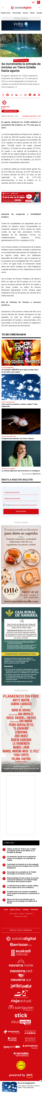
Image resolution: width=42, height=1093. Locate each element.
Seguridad (29, 913)
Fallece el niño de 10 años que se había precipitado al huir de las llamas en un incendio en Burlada (20, 850)
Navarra (25, 13)
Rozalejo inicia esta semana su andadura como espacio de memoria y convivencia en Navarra (21, 893)
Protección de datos (21, 916)
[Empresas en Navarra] (12, 1032)
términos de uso (17, 505)
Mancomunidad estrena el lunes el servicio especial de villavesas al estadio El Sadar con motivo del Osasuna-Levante (21, 879)
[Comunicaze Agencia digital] (21, 922)
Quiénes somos (15, 909)
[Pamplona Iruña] (30, 1047)
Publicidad (34, 909)
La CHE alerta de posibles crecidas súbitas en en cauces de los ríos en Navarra (21, 886)
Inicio (6, 909)
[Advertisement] (21, 804)
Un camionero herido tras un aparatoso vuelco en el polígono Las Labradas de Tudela (20, 858)
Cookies (21, 913)
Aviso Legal (13, 913)
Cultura (32, 13)
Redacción (5, 107)
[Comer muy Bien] (12, 1039)
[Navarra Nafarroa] (21, 1054)
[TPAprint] (12, 1047)
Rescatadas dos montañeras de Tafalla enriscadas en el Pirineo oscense (20, 873)
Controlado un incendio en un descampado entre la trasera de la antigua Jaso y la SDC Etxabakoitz (21, 866)
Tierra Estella (16, 13)
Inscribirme (21, 511)
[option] (21, 8)
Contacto (26, 909)
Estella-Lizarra (5, 13)
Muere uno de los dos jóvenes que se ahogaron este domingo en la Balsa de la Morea (20, 901)
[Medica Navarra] (30, 1032)
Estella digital (21, 60)
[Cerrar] (41, 1081)
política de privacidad (30, 505)
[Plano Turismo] (30, 1039)
